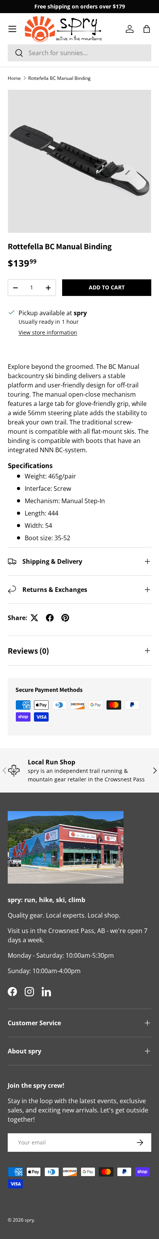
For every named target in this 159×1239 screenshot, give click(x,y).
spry (29, 1220)
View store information (48, 332)
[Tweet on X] (34, 617)
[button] (146, 28)
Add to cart (107, 287)
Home (14, 78)
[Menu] (12, 28)
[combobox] (79, 52)
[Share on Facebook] (50, 617)
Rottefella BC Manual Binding (59, 78)
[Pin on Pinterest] (65, 617)
